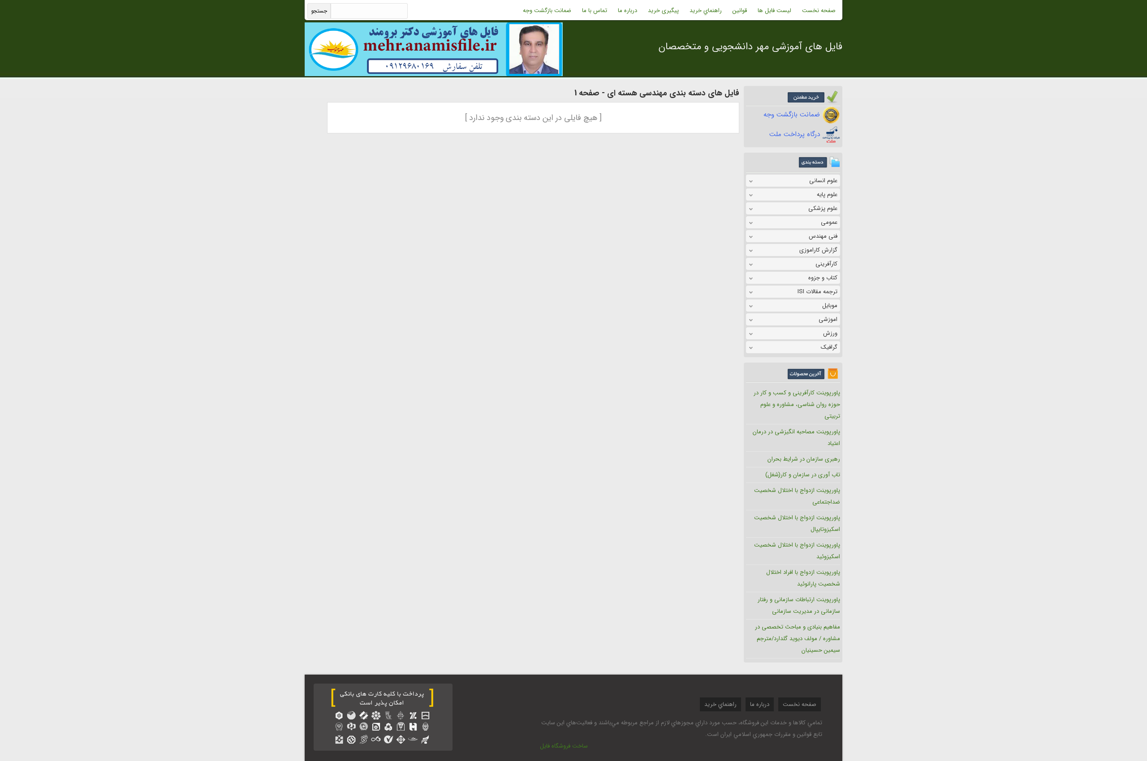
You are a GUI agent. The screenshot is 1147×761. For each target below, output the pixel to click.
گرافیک (829, 347)
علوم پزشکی (822, 208)
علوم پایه (827, 194)
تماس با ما (594, 10)
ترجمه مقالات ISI (817, 291)
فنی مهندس (823, 236)
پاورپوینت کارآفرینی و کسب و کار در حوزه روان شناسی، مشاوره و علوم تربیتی (797, 404)
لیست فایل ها (774, 10)
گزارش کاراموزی (818, 250)
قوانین (740, 10)
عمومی (829, 222)
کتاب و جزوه (822, 277)
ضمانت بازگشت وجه (547, 10)
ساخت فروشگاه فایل (564, 746)
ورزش (830, 333)
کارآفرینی (826, 264)
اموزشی (828, 319)
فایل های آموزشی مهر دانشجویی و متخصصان (750, 46)
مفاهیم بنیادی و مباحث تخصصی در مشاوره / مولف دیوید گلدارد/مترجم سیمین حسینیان (797, 638)
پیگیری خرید (663, 10)
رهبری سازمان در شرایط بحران (804, 459)
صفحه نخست (819, 10)
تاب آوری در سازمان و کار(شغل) (802, 474)
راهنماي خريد (706, 10)
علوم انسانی (823, 180)
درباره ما (627, 10)
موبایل (829, 305)
